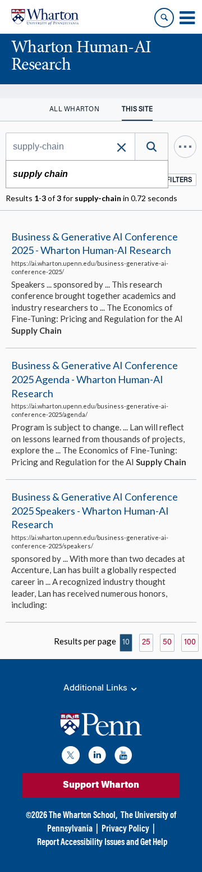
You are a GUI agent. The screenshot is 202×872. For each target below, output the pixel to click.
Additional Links (96, 688)
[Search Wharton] (164, 18)
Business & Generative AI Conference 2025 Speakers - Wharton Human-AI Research (94, 510)
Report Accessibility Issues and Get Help (102, 842)
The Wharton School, (83, 815)
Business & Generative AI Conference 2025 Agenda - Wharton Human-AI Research (94, 379)
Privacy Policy (125, 829)
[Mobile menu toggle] (187, 18)
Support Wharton (101, 785)
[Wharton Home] (45, 16)
